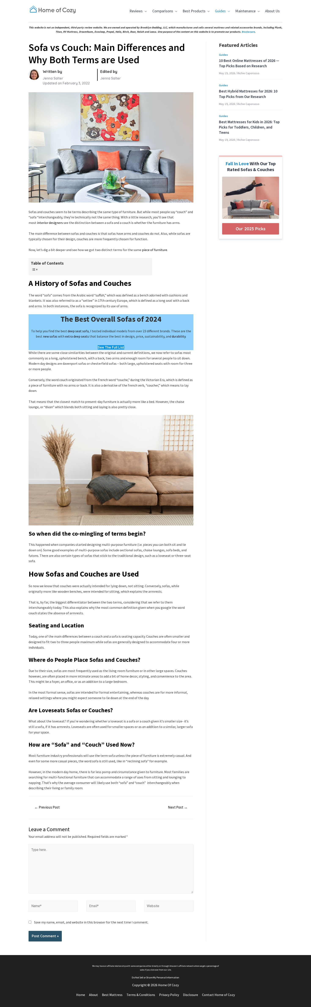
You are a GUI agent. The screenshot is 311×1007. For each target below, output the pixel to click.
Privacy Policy (169, 995)
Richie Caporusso (248, 73)
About (93, 995)
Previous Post (47, 807)
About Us (272, 10)
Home (80, 995)
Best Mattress (112, 995)
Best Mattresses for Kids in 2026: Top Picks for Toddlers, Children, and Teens (249, 127)
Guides (219, 13)
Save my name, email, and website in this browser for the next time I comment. (91, 922)
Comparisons (162, 13)
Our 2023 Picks (251, 228)
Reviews (135, 13)
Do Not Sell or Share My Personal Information (155, 977)
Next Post (177, 807)
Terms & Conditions (141, 995)
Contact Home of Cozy (218, 995)
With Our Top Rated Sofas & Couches (251, 166)
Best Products (193, 13)
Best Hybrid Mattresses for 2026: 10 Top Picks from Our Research (248, 94)
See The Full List (111, 347)
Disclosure (248, 31)
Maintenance (245, 13)
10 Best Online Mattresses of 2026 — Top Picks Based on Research (249, 63)
